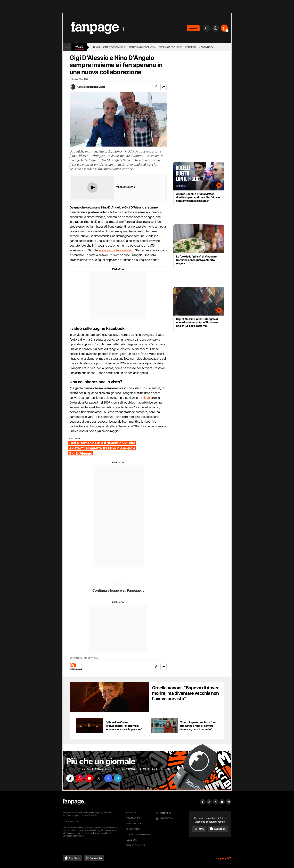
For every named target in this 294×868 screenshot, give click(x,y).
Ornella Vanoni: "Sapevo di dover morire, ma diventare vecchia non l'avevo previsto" (185, 693)
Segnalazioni (133, 818)
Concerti (190, 47)
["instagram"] (80, 778)
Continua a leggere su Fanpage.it (118, 590)
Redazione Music (95, 86)
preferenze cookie (135, 845)
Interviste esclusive (170, 47)
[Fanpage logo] (94, 28)
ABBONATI (193, 28)
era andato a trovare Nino (116, 250)
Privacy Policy (133, 823)
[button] (163, 87)
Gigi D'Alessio (76, 658)
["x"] (99, 778)
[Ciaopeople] (223, 858)
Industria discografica (142, 47)
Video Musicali (207, 47)
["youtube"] (89, 778)
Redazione (131, 840)
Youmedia (131, 812)
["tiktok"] (70, 778)
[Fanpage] (75, 802)
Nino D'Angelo (91, 658)
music (79, 46)
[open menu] (67, 47)
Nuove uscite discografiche (109, 47)
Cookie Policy (133, 829)
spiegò (145, 397)
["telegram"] (118, 778)
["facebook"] (108, 778)
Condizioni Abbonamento (139, 834)
